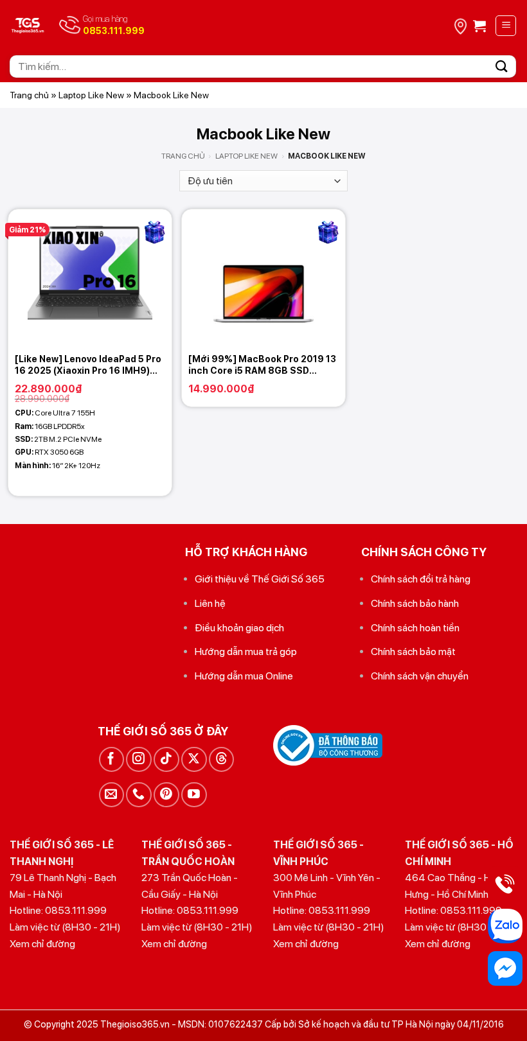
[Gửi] (502, 66)
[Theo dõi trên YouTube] (193, 794)
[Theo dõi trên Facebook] (111, 759)
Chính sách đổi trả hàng (420, 579)
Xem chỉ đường (42, 944)
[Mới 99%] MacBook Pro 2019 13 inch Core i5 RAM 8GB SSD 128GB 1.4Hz (262, 365)
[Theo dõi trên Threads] (221, 759)
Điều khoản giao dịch (239, 628)
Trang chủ (29, 95)
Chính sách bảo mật (413, 651)
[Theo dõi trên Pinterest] (166, 794)
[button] (479, 26)
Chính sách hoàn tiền (415, 628)
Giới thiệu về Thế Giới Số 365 (260, 579)
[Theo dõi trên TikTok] (166, 759)
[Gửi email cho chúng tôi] (111, 794)
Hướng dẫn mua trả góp (246, 651)
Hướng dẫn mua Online (244, 676)
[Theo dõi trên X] (193, 759)
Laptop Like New (91, 95)
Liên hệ (210, 603)
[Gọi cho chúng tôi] (138, 794)
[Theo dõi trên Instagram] (138, 759)
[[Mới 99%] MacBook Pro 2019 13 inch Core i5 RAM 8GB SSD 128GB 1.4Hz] (263, 278)
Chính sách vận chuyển (420, 676)
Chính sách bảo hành (415, 603)
